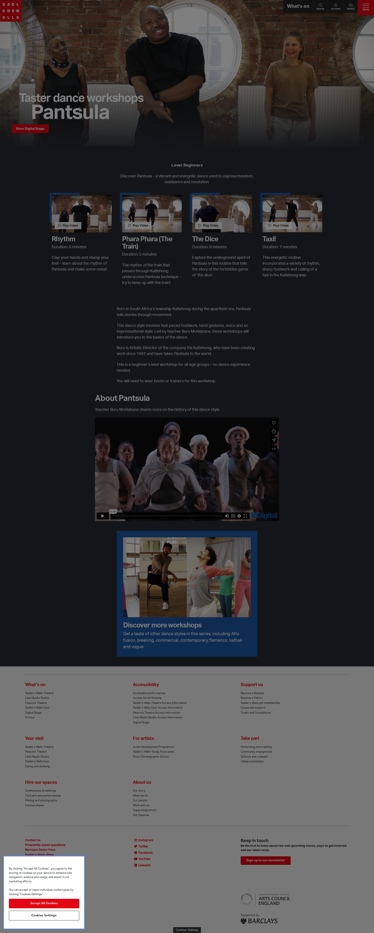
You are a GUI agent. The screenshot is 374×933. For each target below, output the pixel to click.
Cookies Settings (44, 915)
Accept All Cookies (44, 903)
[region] (44, 892)
